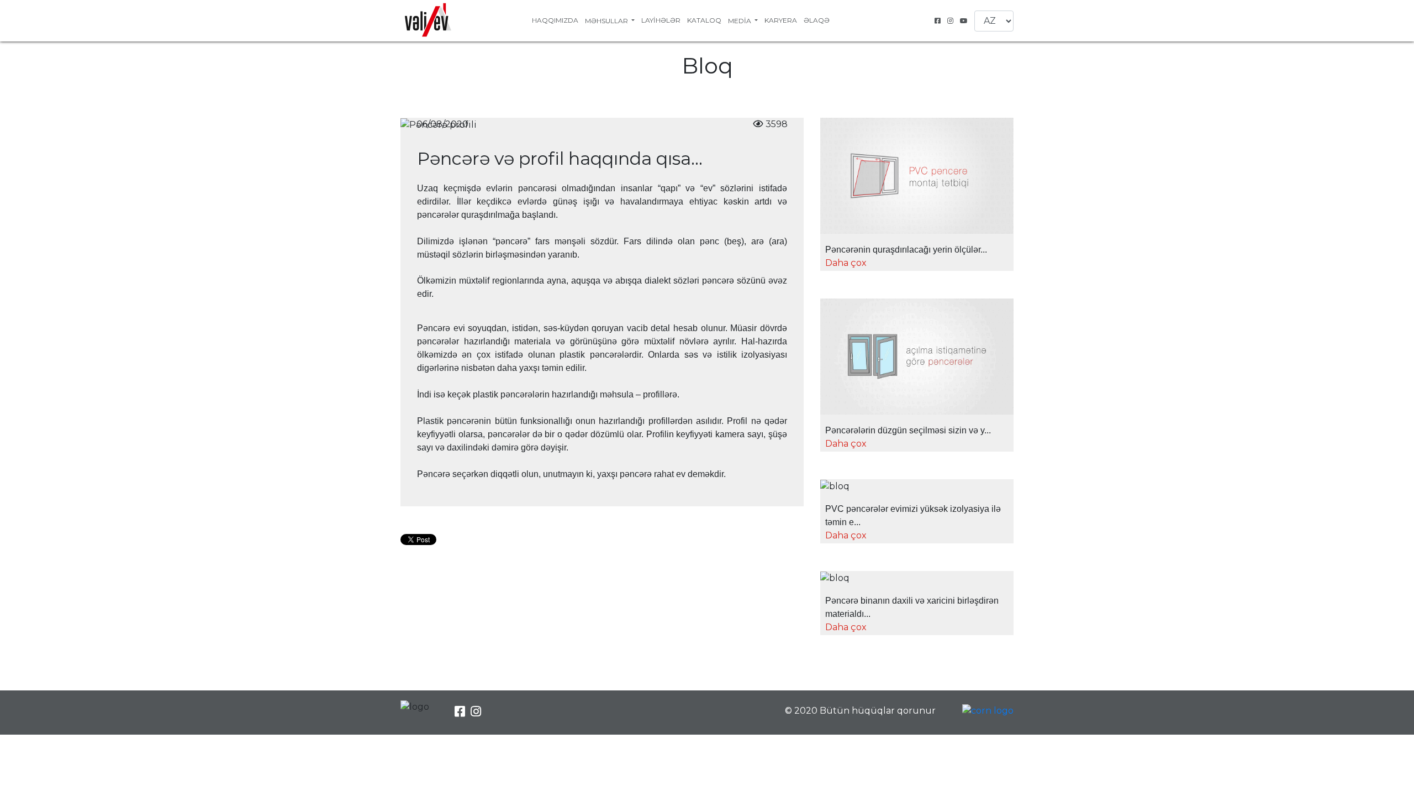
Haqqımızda (555, 20)
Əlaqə (817, 20)
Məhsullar (607, 21)
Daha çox (846, 263)
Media (740, 21)
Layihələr (660, 20)
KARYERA (780, 20)
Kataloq (704, 20)
